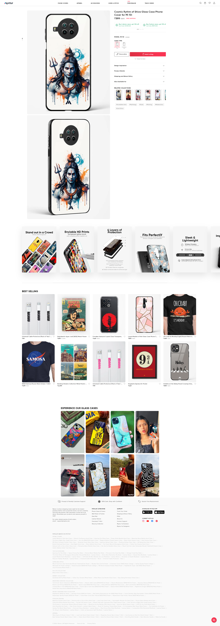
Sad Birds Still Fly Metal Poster (62, 577)
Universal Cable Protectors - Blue (113, 558)
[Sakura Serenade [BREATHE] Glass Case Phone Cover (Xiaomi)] (148, 94)
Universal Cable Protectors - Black (90, 558)
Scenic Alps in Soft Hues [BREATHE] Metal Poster (94, 586)
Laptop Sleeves (96, 518)
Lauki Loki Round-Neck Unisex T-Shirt (87, 615)
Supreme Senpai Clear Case (108, 542)
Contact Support (122, 521)
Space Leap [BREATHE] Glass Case (89, 584)
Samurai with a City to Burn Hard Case (84, 600)
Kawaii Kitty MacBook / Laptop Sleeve (145, 555)
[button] (200, 3)
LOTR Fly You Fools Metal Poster (145, 604)
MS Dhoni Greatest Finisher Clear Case (64, 542)
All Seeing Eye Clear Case (145, 542)
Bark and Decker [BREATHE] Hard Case (138, 584)
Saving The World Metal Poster (62, 608)
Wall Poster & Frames (98, 513)
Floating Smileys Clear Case (127, 542)
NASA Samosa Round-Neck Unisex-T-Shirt (36, 384)
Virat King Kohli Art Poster (60, 606)
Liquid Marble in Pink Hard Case (62, 538)
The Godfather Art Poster (156, 606)
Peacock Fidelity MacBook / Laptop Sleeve (66, 558)
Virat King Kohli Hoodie (132, 617)
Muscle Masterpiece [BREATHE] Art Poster (123, 582)
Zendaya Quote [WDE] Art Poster (81, 593)
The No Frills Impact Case (84, 602)
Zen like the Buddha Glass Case (111, 546)
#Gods (141, 104)
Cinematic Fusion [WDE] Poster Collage (122, 563)
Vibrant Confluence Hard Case (83, 538)
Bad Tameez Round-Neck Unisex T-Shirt (65, 617)
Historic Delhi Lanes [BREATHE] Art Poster (97, 582)
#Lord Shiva (119, 108)
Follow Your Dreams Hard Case (139, 544)
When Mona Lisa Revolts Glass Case (105, 577)
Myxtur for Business (123, 523)
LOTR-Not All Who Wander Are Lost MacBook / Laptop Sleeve (101, 556)
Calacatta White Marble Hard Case (64, 602)
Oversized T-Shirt (97, 521)
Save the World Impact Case (126, 604)
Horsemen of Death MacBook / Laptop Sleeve (136, 556)
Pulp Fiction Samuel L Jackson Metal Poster (83, 606)
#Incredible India (121, 104)
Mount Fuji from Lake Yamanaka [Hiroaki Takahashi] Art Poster (71, 563)
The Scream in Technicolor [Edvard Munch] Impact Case (70, 604)
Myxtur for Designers (123, 526)
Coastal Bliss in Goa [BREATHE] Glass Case (66, 586)
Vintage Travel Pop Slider (134, 553)
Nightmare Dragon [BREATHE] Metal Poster (148, 586)
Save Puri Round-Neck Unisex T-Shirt (112, 617)
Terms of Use (81, 623)
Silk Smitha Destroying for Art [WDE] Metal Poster (108, 593)
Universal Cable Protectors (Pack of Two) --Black (37, 336)
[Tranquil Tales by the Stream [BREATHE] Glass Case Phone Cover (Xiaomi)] (157, 94)
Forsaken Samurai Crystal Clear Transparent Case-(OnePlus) (108, 336)
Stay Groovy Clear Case (148, 540)
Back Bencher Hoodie (147, 617)
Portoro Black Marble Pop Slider (94, 553)
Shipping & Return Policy (124, 513)
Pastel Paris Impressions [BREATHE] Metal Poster (67, 588)
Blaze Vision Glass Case (60, 572)
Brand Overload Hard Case (61, 544)
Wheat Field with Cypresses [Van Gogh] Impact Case (109, 602)
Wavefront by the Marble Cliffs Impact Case (102, 604)
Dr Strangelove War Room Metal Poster (135, 606)
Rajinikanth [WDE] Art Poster (61, 593)
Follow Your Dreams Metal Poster (83, 577)
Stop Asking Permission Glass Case (128, 577)
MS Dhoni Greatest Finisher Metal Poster (111, 565)
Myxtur (60, 623)
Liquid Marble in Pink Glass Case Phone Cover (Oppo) (143, 336)
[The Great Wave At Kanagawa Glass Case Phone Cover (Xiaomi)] (118, 94)
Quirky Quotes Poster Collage (144, 563)
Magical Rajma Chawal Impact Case (111, 540)
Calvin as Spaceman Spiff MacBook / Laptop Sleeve (97, 610)
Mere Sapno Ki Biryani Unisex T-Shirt (64, 615)
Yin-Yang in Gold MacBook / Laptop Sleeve (66, 610)
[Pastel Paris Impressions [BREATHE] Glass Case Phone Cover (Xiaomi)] (138, 94)
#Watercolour (159, 104)
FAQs (118, 516)
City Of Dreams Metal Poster (61, 567)
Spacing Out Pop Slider (60, 553)
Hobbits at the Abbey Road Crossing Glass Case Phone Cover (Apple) (178, 384)
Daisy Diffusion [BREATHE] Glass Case (113, 584)
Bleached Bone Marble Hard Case (142, 538)
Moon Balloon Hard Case (93, 544)
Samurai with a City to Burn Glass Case (65, 546)
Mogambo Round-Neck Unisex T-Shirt (112, 615)
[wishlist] (53, 337)
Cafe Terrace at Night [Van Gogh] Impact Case (141, 602)
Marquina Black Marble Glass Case (89, 546)
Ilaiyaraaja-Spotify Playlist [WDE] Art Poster (66, 595)
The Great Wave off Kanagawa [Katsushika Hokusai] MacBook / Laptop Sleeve (76, 555)
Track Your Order (122, 511)
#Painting (149, 104)
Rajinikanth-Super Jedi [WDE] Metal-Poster (72, 336)
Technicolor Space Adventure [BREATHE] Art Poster (68, 582)
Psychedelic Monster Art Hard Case (123, 600)
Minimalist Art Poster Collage (61, 565)
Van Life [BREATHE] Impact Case (88, 540)
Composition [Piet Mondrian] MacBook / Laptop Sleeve (149, 608)
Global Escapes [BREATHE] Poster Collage (84, 565)
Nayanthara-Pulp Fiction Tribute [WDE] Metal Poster (128, 595)
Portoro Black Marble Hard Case (145, 600)
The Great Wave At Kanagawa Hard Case (116, 544)
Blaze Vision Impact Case (132, 540)
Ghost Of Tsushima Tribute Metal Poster (110, 606)
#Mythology (133, 104)
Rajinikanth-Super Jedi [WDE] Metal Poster (138, 565)
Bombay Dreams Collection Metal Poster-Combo (72, 384)
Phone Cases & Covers (98, 511)
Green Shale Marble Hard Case (120, 538)
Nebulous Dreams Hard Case (61, 600)
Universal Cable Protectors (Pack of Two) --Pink (108, 384)
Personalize (123, 54)
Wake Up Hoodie (161, 617)
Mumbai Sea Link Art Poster (100, 563)
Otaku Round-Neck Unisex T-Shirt (89, 617)
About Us (119, 518)
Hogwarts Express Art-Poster (137, 384)
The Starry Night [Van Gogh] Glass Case (65, 540)
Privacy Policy (91, 623)
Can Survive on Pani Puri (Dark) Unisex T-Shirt (139, 615)
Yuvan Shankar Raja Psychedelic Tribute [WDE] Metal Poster (142, 593)
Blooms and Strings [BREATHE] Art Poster (65, 584)
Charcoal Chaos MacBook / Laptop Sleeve (86, 608)
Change (127, 37)
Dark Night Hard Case (78, 544)
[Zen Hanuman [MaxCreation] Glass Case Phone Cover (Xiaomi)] (128, 94)
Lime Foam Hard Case (104, 600)
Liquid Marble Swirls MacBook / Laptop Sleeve (67, 556)
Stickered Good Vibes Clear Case (88, 542)
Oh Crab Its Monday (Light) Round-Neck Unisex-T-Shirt (178, 336)
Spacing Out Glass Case (101, 538)
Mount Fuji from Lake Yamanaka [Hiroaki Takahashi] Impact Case (142, 546)
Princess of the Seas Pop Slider (115, 553)
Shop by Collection (97, 523)
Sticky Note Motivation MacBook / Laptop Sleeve (117, 555)
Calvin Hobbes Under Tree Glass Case (64, 548)
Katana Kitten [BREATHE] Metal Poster (122, 586)
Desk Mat (94, 516)
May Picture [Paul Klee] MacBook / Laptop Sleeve (116, 608)
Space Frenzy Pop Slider (76, 553)
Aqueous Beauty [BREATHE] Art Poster (149, 582)
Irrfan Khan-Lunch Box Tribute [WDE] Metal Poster (96, 595)
